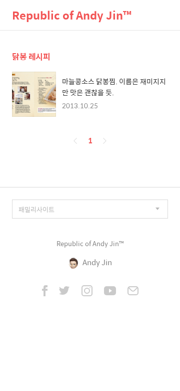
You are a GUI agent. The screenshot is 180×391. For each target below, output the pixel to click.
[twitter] (64, 291)
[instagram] (87, 291)
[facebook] (45, 291)
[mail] (133, 291)
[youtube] (110, 291)
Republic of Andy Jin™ (72, 15)
